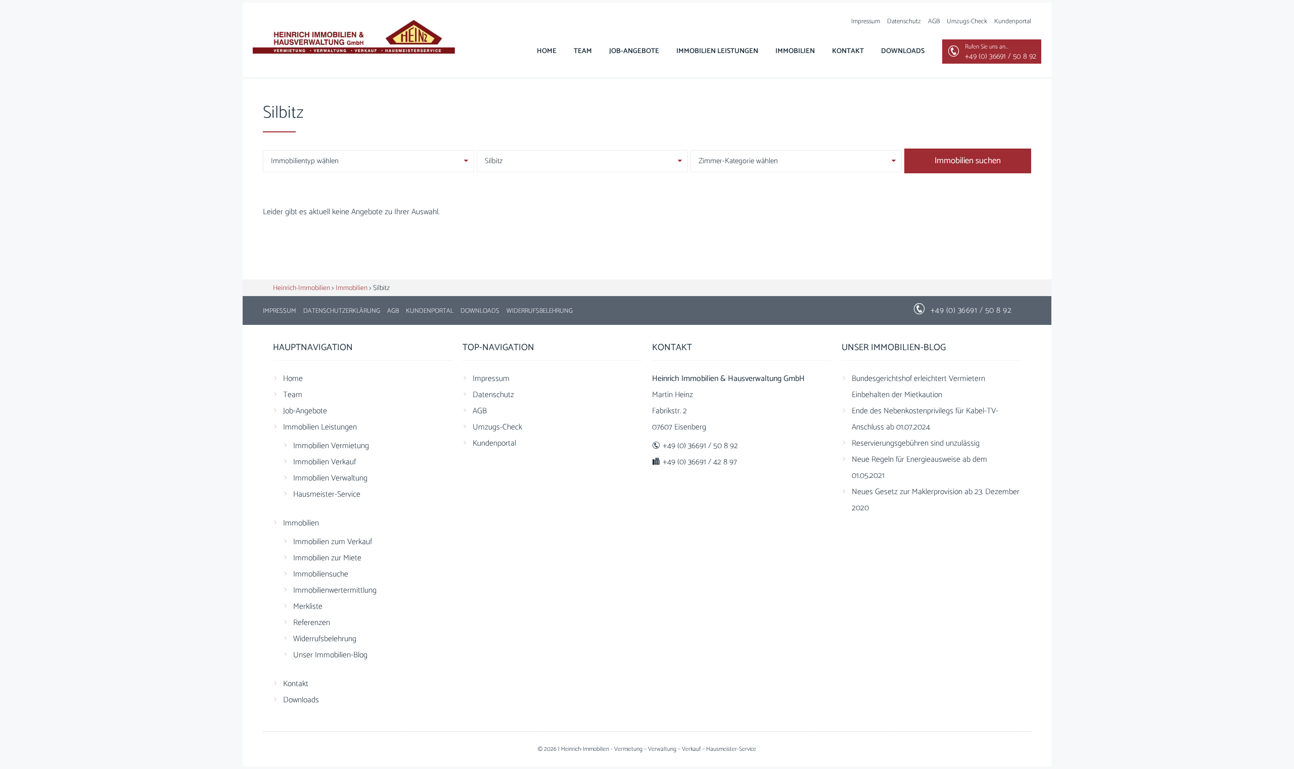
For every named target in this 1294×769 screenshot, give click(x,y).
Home (547, 51)
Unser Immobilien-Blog (330, 655)
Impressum (865, 21)
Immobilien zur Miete (327, 558)
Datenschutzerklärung (341, 311)
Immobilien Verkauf (324, 462)
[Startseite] (354, 38)
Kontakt (848, 51)
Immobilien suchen (968, 161)
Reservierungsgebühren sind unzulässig (916, 443)
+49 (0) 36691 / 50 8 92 (971, 310)
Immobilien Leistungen (717, 51)
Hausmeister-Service (326, 494)
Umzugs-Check (967, 21)
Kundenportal (1012, 21)
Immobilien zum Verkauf (332, 542)
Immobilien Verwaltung (330, 478)
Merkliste (307, 606)
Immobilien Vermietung (331, 446)
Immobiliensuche (320, 574)
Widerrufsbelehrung (539, 311)
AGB (934, 21)
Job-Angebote (634, 51)
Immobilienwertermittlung (335, 590)
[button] (22, 747)
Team (583, 51)
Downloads (903, 51)
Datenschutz (904, 21)
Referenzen (311, 623)
